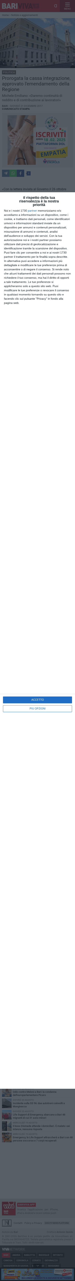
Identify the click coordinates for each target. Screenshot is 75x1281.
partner (32, 210)
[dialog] (37, 640)
